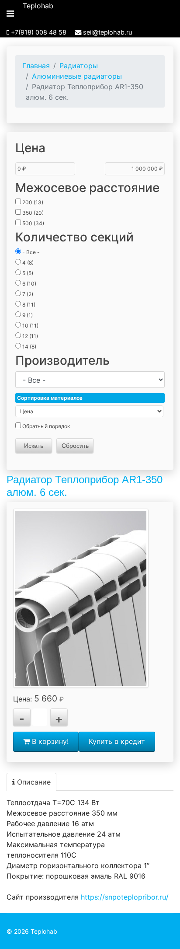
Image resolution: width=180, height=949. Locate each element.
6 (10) (28, 283)
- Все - (30, 252)
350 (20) (32, 212)
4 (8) (27, 262)
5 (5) (27, 273)
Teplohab (38, 5)
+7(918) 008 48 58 (38, 32)
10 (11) (29, 325)
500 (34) (32, 223)
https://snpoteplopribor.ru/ (125, 897)
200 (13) (32, 202)
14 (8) (28, 346)
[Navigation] (10, 13)
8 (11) (28, 304)
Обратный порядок (45, 426)
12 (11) (29, 336)
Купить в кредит (117, 741)
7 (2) (27, 294)
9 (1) (27, 315)
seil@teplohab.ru (107, 32)
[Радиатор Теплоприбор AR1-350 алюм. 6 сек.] (81, 598)
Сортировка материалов (50, 397)
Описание (33, 782)
